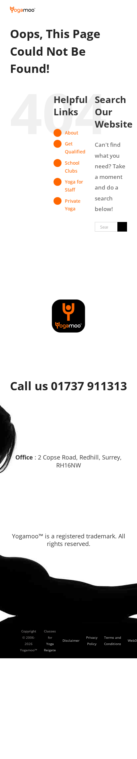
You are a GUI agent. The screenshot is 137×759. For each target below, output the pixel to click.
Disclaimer (71, 640)
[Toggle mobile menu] (124, 10)
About (71, 133)
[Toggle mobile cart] (112, 10)
